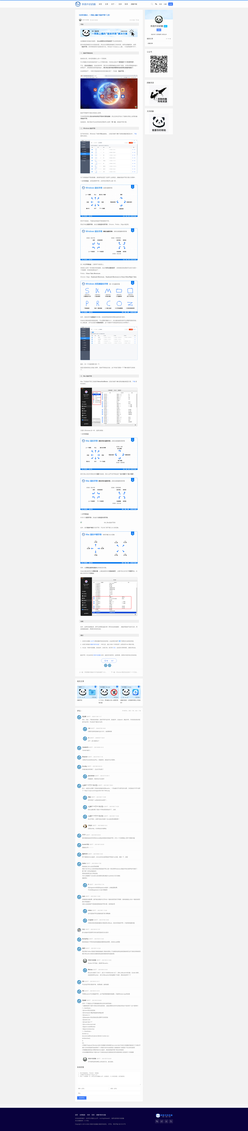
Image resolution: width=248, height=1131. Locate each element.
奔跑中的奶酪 (85, 20)
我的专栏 (153, 34)
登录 (160, 4)
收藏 (170, 4)
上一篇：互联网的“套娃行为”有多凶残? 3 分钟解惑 (94, 672)
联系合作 (164, 34)
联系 (126, 4)
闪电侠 (90, 825)
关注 (159, 30)
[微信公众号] (157, 1121)
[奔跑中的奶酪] (158, 20)
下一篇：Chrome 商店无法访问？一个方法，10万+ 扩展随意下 (125, 672)
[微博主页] (162, 1121)
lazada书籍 (85, 844)
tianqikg (84, 766)
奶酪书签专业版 (94, 644)
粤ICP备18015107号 (119, 1124)
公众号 (92, 641)
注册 (165, 4)
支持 (120, 4)
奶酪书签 (134, 4)
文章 (106, 4)
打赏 (114, 647)
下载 (135, 134)
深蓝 (83, 929)
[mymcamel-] (106, 665)
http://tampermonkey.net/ (97, 1013)
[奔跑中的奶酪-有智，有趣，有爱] (78, 4)
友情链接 (82, 1115)
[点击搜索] (152, 4)
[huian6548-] (110, 665)
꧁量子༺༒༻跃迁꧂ (90, 785)
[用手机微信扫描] (156, 4)
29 (138, 20)
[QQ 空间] (166, 1121)
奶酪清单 (150, 43)
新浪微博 (159, 34)
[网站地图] (171, 1121)
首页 (100, 4)
